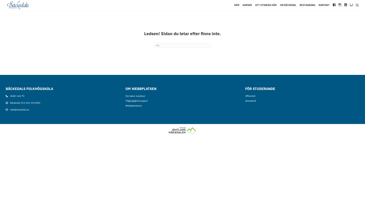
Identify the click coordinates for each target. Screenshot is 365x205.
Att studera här (266, 5)
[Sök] (356, 5)
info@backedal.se (19, 109)
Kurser (247, 5)
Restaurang (307, 5)
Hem (236, 5)
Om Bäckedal (288, 5)
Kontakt (324, 5)
